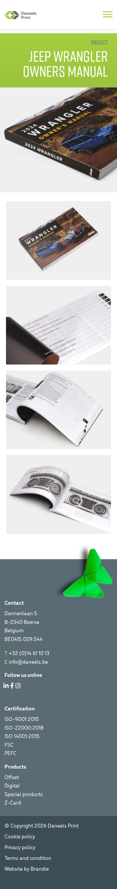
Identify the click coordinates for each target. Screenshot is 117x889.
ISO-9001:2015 (21, 718)
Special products (23, 794)
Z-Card (12, 802)
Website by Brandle (26, 868)
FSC (9, 744)
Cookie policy (19, 836)
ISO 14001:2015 (22, 736)
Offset (11, 777)
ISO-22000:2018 (24, 727)
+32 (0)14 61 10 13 (29, 653)
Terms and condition (27, 857)
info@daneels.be (28, 661)
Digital (12, 785)
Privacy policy (19, 847)
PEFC (10, 753)
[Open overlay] (107, 14)
